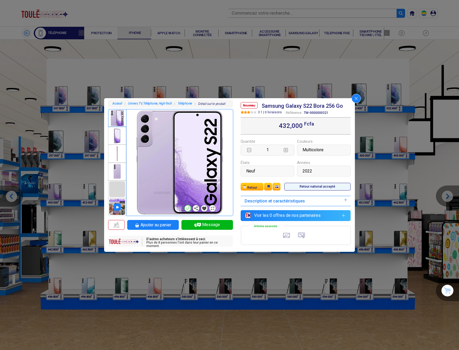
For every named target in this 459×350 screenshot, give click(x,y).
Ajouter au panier (156, 224)
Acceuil (117, 103)
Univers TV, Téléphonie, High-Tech (150, 103)
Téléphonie (185, 103)
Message (211, 224)
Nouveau (249, 105)
